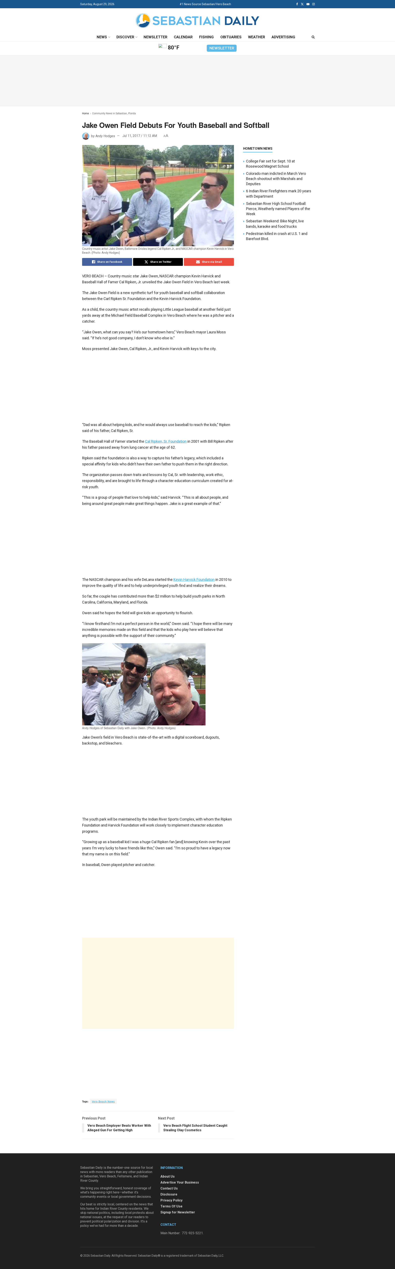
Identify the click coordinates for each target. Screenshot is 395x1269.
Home (85, 113)
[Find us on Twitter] (302, 4)
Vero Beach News (103, 1101)
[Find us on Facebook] (297, 4)
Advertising (283, 37)
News (102, 37)
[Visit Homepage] (197, 20)
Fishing (206, 37)
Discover (125, 37)
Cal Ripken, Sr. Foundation (166, 441)
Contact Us (169, 1188)
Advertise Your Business (179, 1182)
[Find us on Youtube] (308, 4)
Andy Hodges (105, 136)
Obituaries (231, 37)
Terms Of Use (171, 1206)
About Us (167, 1176)
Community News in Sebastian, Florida (114, 113)
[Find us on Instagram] (313, 4)
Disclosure (168, 1194)
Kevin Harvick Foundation (194, 579)
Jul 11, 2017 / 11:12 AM (139, 136)
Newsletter (155, 37)
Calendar (183, 37)
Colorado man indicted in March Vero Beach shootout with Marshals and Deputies (276, 178)
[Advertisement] (158, 983)
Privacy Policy (171, 1200)
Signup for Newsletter (177, 1212)
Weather (256, 37)
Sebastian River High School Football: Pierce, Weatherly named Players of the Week (278, 208)
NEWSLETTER (221, 48)
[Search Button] (313, 37)
